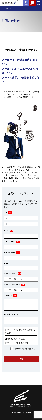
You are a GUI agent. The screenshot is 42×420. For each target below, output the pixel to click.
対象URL (7, 263)
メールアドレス (10, 241)
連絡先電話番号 (10, 252)
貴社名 (6, 230)
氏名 (5, 212)
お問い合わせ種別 (10, 273)
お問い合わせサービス (12, 284)
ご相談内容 (8, 295)
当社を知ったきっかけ (12, 314)
